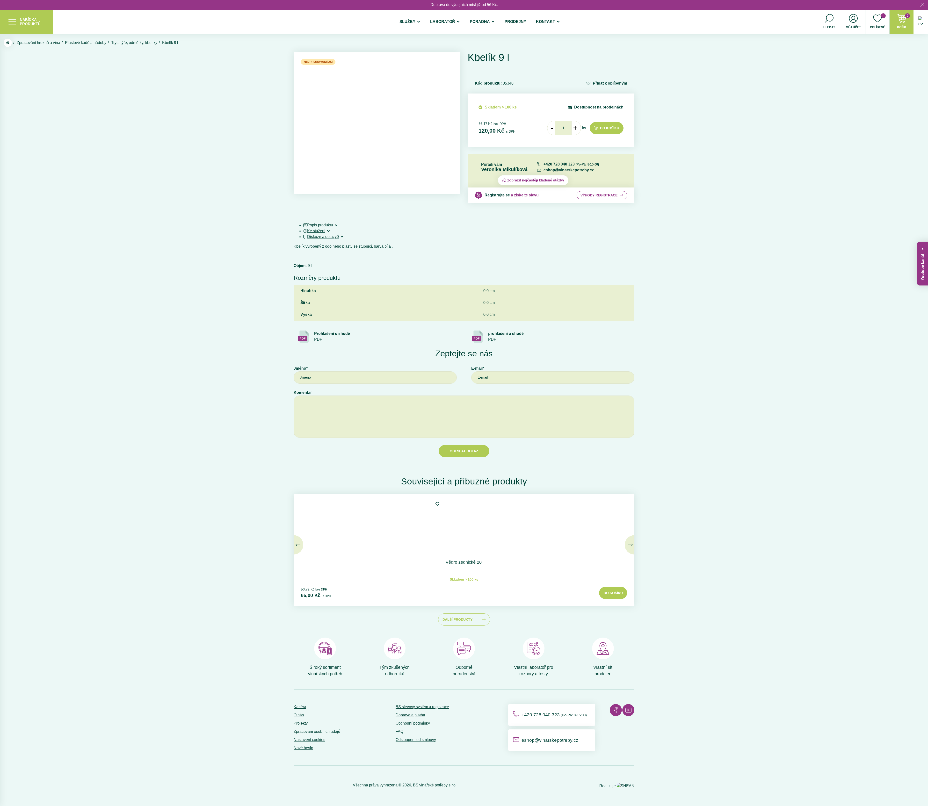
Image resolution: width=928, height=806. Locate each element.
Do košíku (609, 128)
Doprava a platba (410, 715)
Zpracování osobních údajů (317, 731)
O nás (299, 715)
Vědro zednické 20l (464, 562)
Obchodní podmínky (413, 723)
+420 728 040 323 (571, 164)
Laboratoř (442, 22)
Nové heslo (303, 748)
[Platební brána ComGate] (306, 785)
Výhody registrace (598, 195)
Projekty (301, 723)
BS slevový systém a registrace (422, 707)
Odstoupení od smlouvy (416, 740)
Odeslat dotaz (464, 451)
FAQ (399, 731)
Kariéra (300, 707)
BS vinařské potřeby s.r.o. (435, 785)
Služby (407, 22)
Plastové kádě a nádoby (85, 43)
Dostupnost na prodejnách (599, 107)
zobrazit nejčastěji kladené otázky (535, 180)
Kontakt (545, 22)
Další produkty (457, 619)
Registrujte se (497, 195)
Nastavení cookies (309, 740)
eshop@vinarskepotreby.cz (569, 170)
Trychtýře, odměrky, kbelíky (134, 43)
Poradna (480, 22)
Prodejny (515, 22)
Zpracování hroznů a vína (38, 43)
